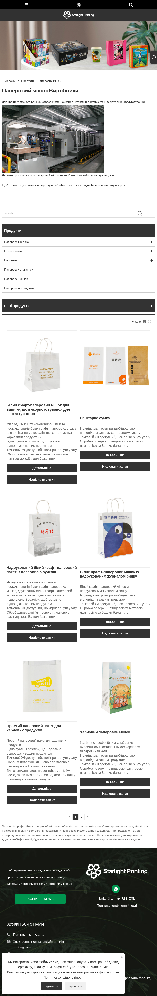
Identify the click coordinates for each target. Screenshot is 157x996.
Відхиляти (51, 986)
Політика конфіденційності (117, 906)
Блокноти (10, 260)
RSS (124, 898)
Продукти (27, 81)
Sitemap (114, 898)
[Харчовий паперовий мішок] (115, 686)
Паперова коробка (16, 242)
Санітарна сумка (95, 418)
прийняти (75, 986)
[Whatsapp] (116, 889)
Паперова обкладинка (19, 288)
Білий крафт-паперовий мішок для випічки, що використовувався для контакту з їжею (38, 409)
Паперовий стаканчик (18, 269)
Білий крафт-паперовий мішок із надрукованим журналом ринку (109, 574)
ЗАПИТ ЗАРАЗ (40, 899)
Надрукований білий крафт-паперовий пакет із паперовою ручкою (42, 569)
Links (102, 898)
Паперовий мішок (16, 279)
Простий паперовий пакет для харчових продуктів (34, 727)
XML (132, 898)
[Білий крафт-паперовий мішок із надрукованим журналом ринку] (115, 528)
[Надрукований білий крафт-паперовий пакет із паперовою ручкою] (42, 528)
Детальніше (41, 468)
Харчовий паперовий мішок (105, 732)
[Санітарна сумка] (115, 365)
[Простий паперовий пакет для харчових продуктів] (42, 686)
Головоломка (13, 251)
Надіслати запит (42, 479)
